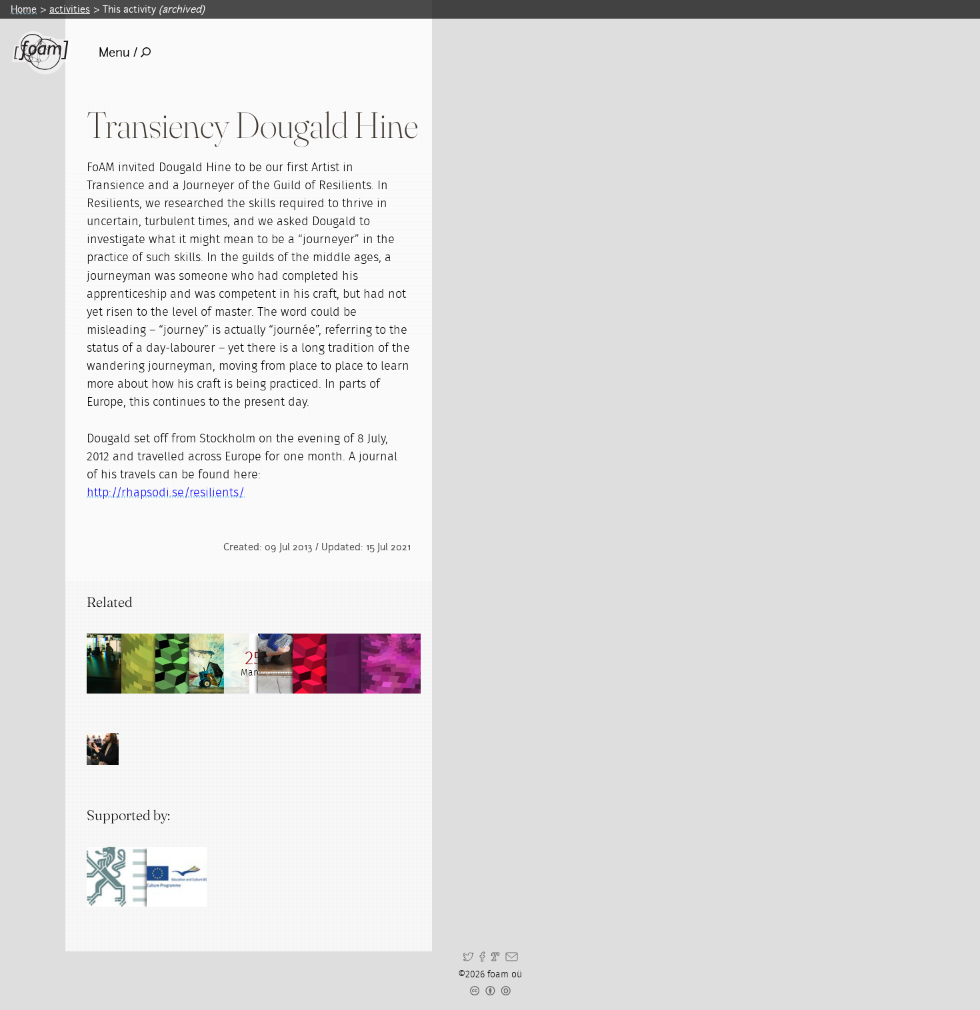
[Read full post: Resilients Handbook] (219, 664)
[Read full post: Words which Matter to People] (323, 664)
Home (24, 9)
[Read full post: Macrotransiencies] (288, 664)
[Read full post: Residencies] (117, 664)
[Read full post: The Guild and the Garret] (391, 664)
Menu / (118, 52)
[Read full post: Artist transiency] (357, 664)
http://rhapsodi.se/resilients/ (166, 493)
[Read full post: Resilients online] (151, 664)
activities (69, 9)
